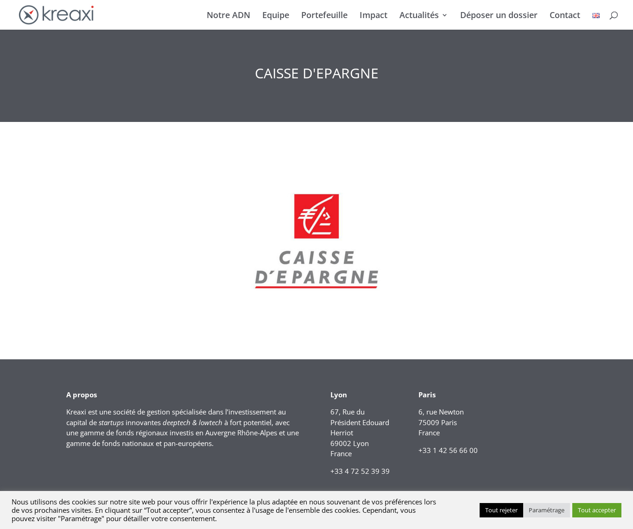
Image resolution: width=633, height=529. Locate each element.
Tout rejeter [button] (501, 510)
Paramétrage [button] (546, 510)
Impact (373, 16)
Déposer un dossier (499, 16)
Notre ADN (228, 16)
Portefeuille (324, 16)
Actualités (419, 16)
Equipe (275, 16)
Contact (565, 16)
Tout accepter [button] (597, 510)
